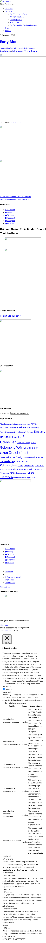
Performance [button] (7, 873)
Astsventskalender (20, 427)
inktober (38, 457)
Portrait (13, 473)
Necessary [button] (6, 686)
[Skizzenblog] (6, 1)
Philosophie (4, 473)
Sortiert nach (5, 413)
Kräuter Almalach (17, 17)
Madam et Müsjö (6, 469)
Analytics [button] (6, 889)
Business (29, 432)
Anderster (9, 572)
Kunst (20, 465)
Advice (34, 424)
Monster (22, 469)
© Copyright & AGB (13, 577)
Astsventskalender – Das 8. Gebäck (15, 197)
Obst (41, 469)
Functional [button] (6, 856)
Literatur (39, 465)
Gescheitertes (5, 51)
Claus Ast (9, 9)
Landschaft (29, 465)
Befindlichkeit (20, 432)
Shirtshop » (16, 122)
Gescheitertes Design (11, 457)
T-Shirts (27, 51)
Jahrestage (7, 461)
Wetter (32, 477)
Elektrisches (15, 437)
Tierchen (34, 51)
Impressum (9, 580)
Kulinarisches (17, 51)
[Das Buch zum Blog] (15, 371)
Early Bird (8, 42)
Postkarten (14, 22)
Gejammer (30, 48)
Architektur (5, 427)
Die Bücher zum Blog (18, 14)
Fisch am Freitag (23, 443)
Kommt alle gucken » (10, 316)
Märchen (36, 469)
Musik (29, 469)
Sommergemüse (22, 473)
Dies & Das (14, 48)
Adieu (28, 424)
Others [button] (5, 925)
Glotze (26, 458)
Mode (15, 469)
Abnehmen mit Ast (7, 424)
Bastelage (10, 432)
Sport (31, 472)
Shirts (7, 28)
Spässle (22, 48)
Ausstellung (35, 428)
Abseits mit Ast (20, 424)
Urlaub (16, 477)
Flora (33, 442)
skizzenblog (5, 48)
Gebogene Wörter (13, 447)
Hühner (31, 458)
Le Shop (8, 11)
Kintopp (25, 461)
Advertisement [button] (8, 906)
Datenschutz (10, 583)
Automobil (3, 432)
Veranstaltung (24, 478)
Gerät (4, 453)
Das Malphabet (16, 20)
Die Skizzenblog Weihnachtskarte (23, 25)
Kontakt (8, 31)
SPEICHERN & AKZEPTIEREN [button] (14, 939)
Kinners (18, 461)
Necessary (9, 689)
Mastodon (4, 625)
